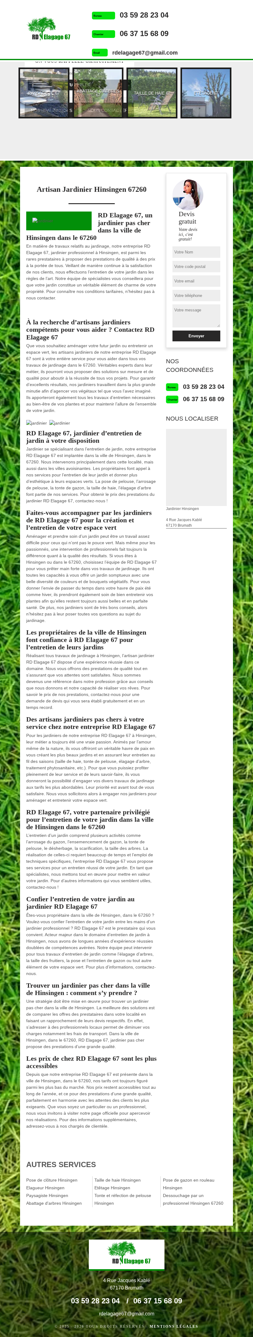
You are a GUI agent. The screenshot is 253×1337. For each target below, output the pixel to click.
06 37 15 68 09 (144, 33)
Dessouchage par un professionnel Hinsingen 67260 (193, 1199)
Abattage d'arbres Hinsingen (54, 1203)
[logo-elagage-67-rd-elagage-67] (46, 30)
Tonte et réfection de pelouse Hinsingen (122, 1199)
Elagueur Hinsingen (45, 1187)
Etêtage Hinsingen (112, 1187)
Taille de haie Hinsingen (117, 1180)
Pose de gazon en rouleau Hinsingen (188, 1184)
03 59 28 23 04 (144, 15)
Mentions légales (174, 1326)
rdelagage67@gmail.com (145, 53)
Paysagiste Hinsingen (47, 1195)
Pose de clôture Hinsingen (51, 1180)
